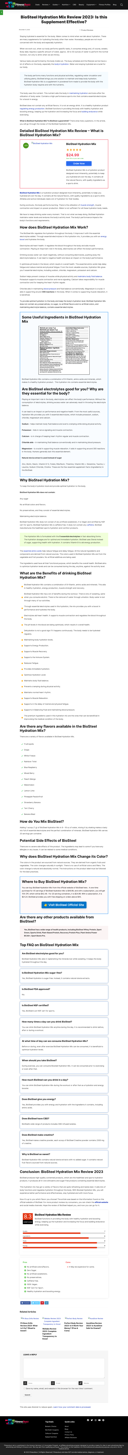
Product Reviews (87, 30)
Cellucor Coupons (51, 1433)
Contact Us (68, 1432)
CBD (74, 5)
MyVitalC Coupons (52, 1430)
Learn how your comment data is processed (71, 1407)
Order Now (79, 163)
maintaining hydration (78, 93)
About (67, 1426)
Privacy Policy (69, 1435)
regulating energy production (32, 109)
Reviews (45, 5)
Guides (55, 5)
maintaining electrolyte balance (33, 307)
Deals (37, 5)
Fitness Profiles (104, 5)
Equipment (91, 5)
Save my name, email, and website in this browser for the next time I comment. (59, 1388)
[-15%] (42, 143)
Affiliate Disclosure (71, 1437)
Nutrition (65, 5)
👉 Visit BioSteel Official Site (64, 905)
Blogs (66, 1429)
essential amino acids (33, 551)
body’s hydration (61, 64)
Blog (114, 5)
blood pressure (50, 289)
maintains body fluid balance (90, 276)
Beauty (81, 5)
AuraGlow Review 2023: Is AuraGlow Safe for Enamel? (94, 1325)
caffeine (90, 525)
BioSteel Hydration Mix (30, 193)
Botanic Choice (50, 1426)
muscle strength (87, 205)
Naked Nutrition (51, 1437)
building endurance (90, 112)
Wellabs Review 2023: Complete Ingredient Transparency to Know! (49, 1334)
